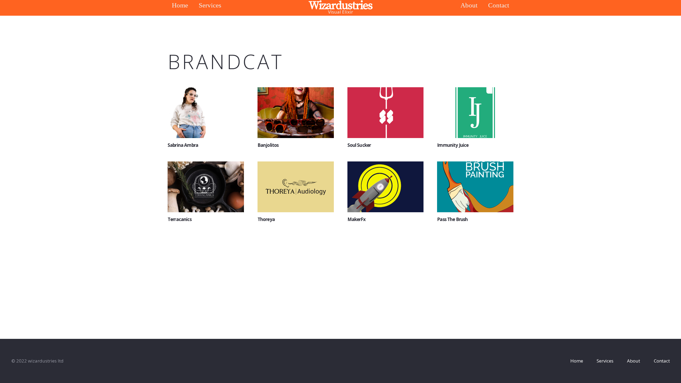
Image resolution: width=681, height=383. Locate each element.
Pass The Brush (452, 219)
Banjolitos (268, 145)
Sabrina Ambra (183, 145)
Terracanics (180, 219)
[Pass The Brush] (475, 186)
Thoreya (266, 219)
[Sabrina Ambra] (206, 112)
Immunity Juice (452, 145)
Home (576, 361)
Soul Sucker (359, 145)
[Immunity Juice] (475, 112)
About (633, 361)
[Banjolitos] (296, 112)
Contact (662, 361)
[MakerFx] (385, 186)
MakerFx (356, 219)
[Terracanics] (206, 186)
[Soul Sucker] (385, 112)
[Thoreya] (296, 186)
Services (605, 361)
